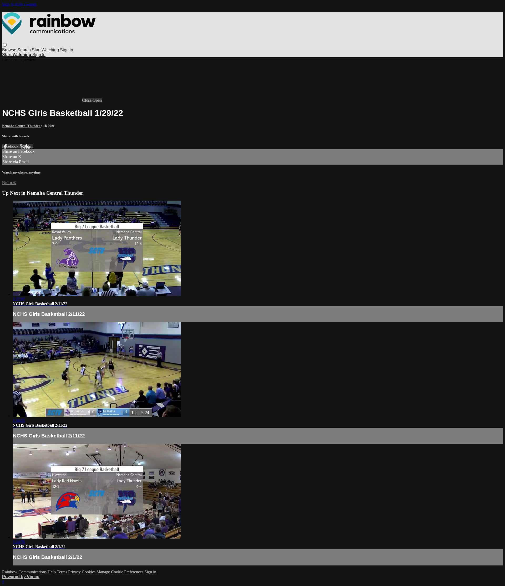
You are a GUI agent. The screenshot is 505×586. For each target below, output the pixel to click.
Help (52, 572)
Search (24, 50)
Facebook (10, 146)
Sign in (66, 50)
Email (28, 146)
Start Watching (46, 50)
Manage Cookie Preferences (120, 572)
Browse (9, 50)
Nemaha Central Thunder (21, 126)
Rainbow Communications (24, 572)
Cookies (89, 572)
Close (87, 100)
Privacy (75, 572)
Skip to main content (19, 4)
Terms (62, 572)
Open (97, 100)
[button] (5, 45)
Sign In (39, 54)
